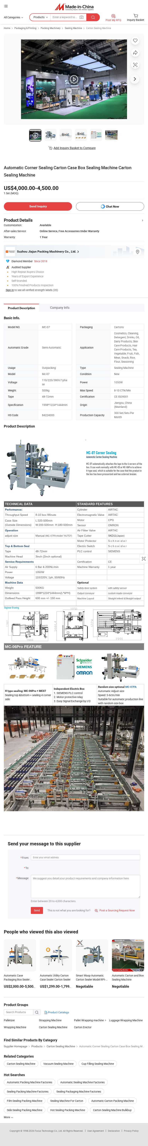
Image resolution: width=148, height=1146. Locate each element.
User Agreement (95, 1130)
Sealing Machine (73, 28)
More (7, 1117)
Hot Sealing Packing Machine (67, 1110)
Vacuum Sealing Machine (58, 1063)
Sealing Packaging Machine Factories (78, 1091)
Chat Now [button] (112, 206)
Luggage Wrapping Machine (126, 1020)
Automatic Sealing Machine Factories (82, 1082)
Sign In (10, 290)
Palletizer (9, 1020)
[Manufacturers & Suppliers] (74, 6)
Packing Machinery (51, 28)
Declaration (114, 1130)
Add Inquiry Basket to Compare (75, 148)
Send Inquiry (38, 206)
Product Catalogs (58, 1012)
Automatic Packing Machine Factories (29, 1082)
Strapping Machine (50, 1020)
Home (7, 28)
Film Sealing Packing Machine (24, 1101)
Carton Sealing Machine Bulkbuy (112, 1110)
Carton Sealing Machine (98, 28)
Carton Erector (83, 1027)
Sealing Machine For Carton (66, 1101)
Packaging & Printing (25, 28)
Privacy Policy (131, 1130)
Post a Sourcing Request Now (115, 910)
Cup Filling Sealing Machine (98, 1063)
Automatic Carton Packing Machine (112, 1101)
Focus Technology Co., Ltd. (49, 1130)
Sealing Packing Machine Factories (27, 1091)
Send (37, 910)
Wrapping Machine (15, 1027)
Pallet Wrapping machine (89, 1020)
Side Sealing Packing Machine (24, 1110)
